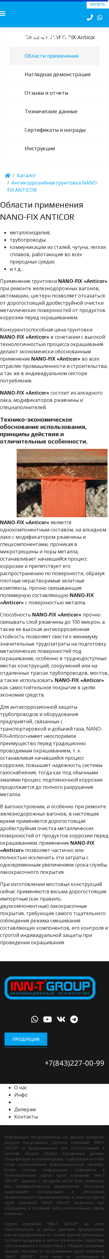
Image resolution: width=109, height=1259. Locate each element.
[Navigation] (2, 13)
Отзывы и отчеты (46, 101)
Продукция (25, 1047)
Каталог (23, 1110)
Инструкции (40, 157)
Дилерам (25, 1118)
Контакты (26, 1125)
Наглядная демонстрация (58, 83)
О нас (20, 1096)
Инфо (21, 1103)
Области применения (51, 64)
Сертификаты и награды (55, 138)
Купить (97, 4)
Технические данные (51, 120)
